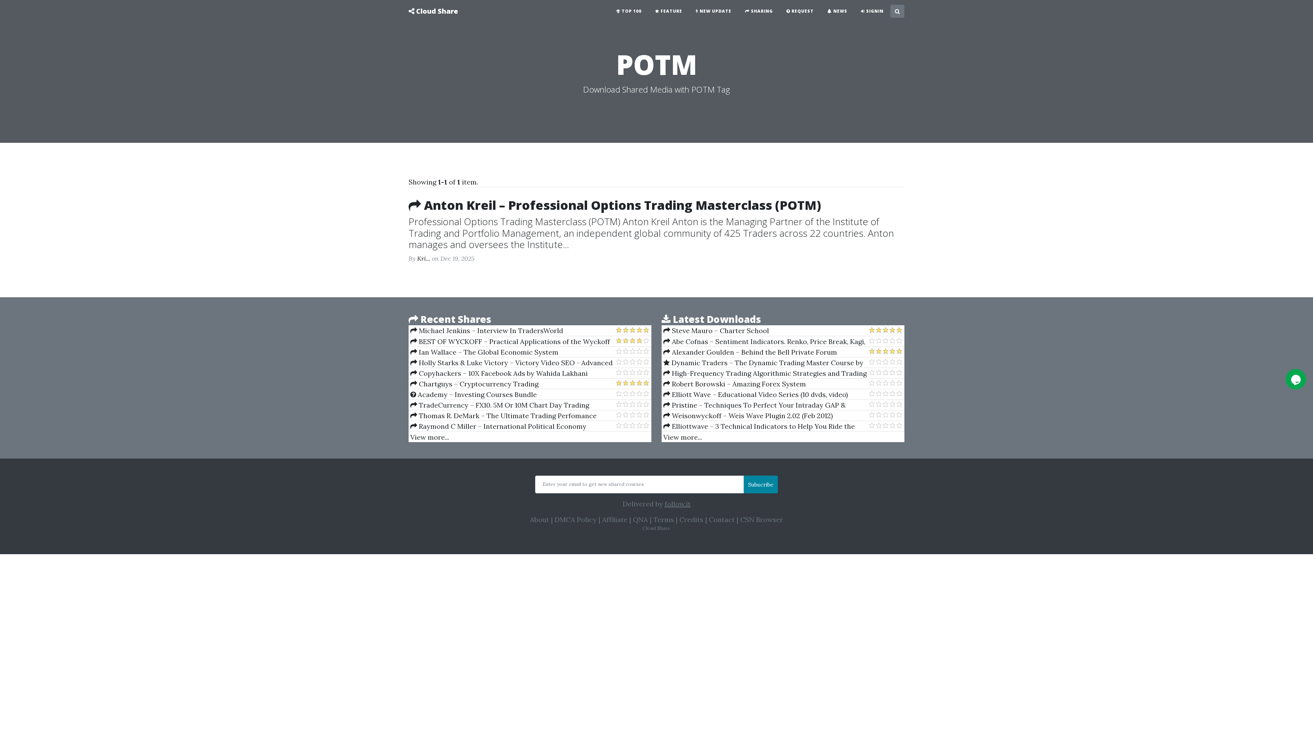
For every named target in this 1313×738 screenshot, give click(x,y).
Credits (691, 519)
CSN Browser (761, 519)
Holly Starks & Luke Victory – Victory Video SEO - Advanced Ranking (511, 362)
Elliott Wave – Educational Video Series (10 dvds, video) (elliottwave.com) (755, 394)
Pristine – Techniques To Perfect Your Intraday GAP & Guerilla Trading (754, 405)
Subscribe (760, 484)
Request (802, 11)
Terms (663, 519)
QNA (640, 519)
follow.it (678, 504)
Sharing (761, 11)
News (839, 11)
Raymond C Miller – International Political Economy (501, 426)
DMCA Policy (576, 519)
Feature (670, 11)
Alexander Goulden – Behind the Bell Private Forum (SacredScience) (750, 352)
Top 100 (630, 11)
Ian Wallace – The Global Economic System (487, 352)
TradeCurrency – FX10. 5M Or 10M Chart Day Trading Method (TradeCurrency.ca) (499, 405)
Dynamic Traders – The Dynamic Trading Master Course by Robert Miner (763, 362)
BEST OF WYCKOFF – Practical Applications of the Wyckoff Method (510, 341)
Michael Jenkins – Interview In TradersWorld (490, 330)
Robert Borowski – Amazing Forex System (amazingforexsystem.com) (734, 384)
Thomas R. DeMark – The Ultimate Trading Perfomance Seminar (503, 415)
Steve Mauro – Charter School (719, 330)
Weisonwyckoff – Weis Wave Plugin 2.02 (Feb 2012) (751, 415)
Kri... (423, 258)
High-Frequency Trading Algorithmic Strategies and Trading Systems (765, 373)
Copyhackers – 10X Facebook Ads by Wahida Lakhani (502, 373)
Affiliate (614, 519)
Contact (722, 519)
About (539, 519)
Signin (874, 11)
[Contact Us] (1296, 379)
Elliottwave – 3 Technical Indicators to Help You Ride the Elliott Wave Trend (759, 426)
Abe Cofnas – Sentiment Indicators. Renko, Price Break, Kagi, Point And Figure (764, 341)
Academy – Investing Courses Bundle (476, 394)
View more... (429, 437)
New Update (714, 11)
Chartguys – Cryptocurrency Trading (478, 384)
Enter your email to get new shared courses (593, 484)
